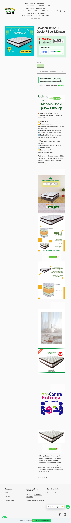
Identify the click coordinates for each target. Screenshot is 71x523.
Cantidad (39, 62)
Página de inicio (9, 500)
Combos (7, 496)
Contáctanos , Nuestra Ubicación (56, 493)
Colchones (8, 493)
